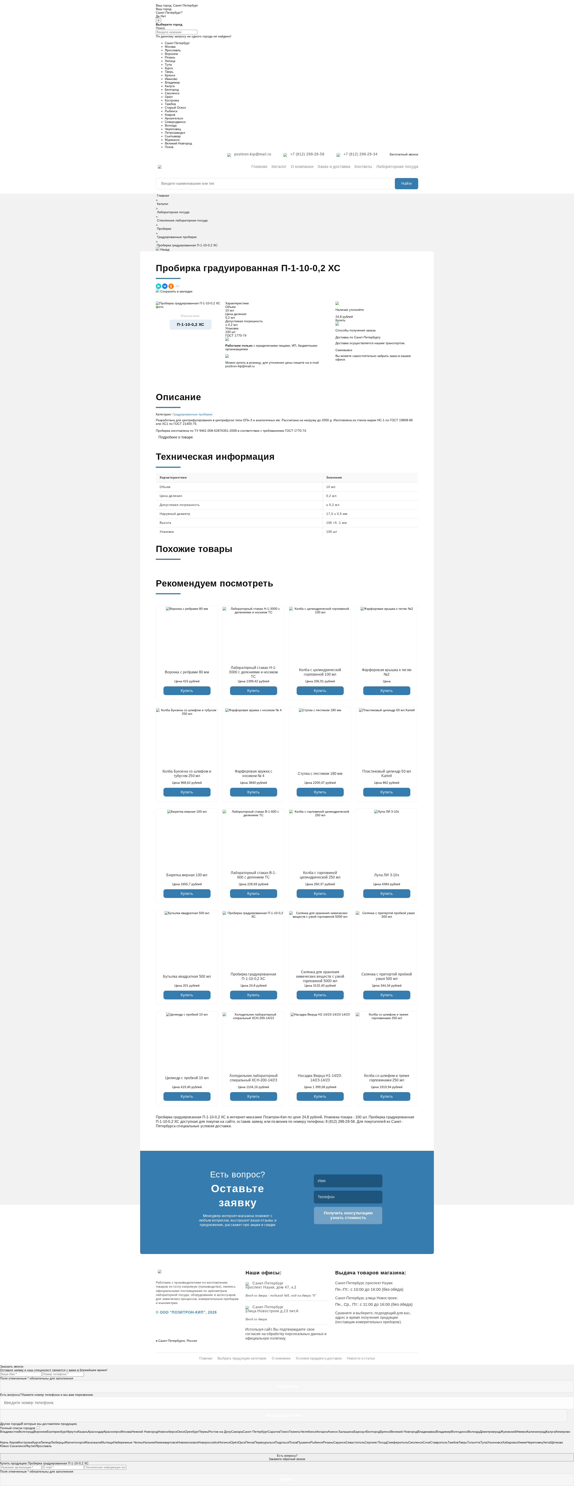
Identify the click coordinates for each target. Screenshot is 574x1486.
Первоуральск (264, 1442)
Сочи (426, 1442)
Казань (83, 1431)
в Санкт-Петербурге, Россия (176, 1340)
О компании (302, 166)
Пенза (249, 1442)
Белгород (172, 89)
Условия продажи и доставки (319, 1358)
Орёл (169, 97)
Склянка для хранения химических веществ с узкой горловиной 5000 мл (320, 976)
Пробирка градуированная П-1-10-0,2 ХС (253, 976)
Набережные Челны (128, 1442)
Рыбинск (171, 111)
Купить (187, 691)
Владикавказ (426, 1431)
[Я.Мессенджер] (158, 286)
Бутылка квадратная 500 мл (187, 976)
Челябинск (308, 1431)
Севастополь (355, 1442)
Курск (169, 68)
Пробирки (164, 228)
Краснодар (96, 1431)
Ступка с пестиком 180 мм (320, 773)
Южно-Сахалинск (13, 1446)
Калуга (170, 86)
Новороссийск (208, 1442)
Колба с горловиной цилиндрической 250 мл (320, 875)
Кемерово (563, 1431)
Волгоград (26, 1431)
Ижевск (521, 1431)
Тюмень (294, 1431)
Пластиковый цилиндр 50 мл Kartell (386, 773)
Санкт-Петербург (185, 5)
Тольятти (473, 1442)
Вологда (171, 125)
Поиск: (160, 28)
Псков (169, 147)
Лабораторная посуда (397, 166)
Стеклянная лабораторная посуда (182, 220)
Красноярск (112, 1431)
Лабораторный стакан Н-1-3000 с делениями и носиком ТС (253, 672)
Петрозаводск (175, 132)
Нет (163, 16)
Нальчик (149, 1442)
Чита (546, 1442)
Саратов (274, 1431)
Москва (170, 46)
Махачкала (93, 1442)
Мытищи (107, 1442)
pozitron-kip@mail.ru (240, 366)
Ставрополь (439, 1442)
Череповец (173, 129)
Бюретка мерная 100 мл (186, 875)
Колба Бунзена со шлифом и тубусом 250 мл (187, 773)
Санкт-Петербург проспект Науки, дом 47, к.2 (271, 1285)
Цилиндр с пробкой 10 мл (187, 1078)
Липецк (170, 61)
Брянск (170, 75)
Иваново (171, 79)
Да (158, 16)
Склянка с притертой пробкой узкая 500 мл (386, 976)
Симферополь (397, 1442)
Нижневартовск (166, 1442)
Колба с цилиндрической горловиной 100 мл (320, 672)
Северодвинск (175, 122)
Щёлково (556, 1442)
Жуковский (508, 1431)
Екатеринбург (57, 1431)
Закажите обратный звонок (287, 1457)
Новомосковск (187, 1442)
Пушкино (303, 1442)
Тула (168, 64)
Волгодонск (459, 1431)
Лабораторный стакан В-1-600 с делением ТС (253, 875)
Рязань (170, 57)
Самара (237, 1431)
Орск (241, 1442)
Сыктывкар (173, 136)
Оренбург (192, 1431)
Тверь (169, 71)
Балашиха (346, 1431)
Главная (259, 166)
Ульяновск (494, 1442)
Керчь (4, 1442)
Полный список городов (17, 1428)
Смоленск (172, 93)
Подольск (282, 1442)
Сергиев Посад (376, 1442)
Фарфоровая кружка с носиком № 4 (253, 773)
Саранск (339, 1442)
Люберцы (58, 1442)
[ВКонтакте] (164, 286)
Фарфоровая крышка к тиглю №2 (386, 672)
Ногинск (224, 1442)
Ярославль (173, 50)
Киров (13, 1442)
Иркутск (72, 1431)
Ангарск (322, 1431)
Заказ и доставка (333, 166)
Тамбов (170, 104)
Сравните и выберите (354, 1313)
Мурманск (172, 140)
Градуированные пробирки (177, 237)
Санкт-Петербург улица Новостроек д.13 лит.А (272, 1309)
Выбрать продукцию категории (241, 1358)
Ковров (170, 114)
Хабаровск (510, 1442)
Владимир (172, 82)
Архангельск (174, 118)
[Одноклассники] (171, 286)
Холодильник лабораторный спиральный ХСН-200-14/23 (253, 1078)
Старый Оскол (175, 107)
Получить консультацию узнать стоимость (348, 1215)
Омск (181, 1431)
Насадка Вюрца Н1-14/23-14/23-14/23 (320, 1078)
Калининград (536, 1431)
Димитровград (490, 1431)
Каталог (279, 166)
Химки (522, 1442)
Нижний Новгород (145, 1431)
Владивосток (9, 1431)
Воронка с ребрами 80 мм (187, 672)
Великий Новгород (178, 143)
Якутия (31, 1446)
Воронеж (171, 54)
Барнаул (360, 1431)
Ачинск (333, 1431)
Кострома (172, 100)
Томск (284, 1431)
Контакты (363, 166)
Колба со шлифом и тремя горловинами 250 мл (386, 1078)
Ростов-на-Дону (219, 1431)
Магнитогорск (75, 1442)
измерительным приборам (218, 1299)
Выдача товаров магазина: (370, 1273)
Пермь (203, 1431)
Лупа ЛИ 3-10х (386, 875)
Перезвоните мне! (284, 1415)
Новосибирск (167, 1431)
